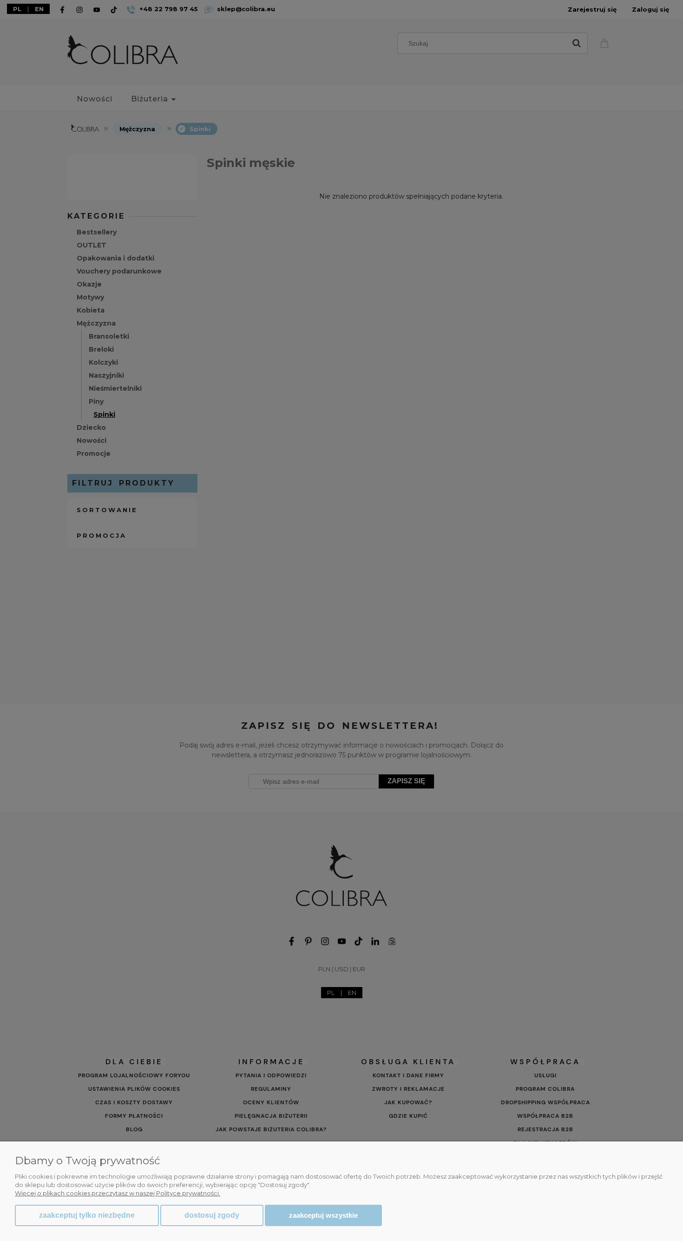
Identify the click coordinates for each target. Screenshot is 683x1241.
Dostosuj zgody (211, 1215)
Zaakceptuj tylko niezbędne (87, 1215)
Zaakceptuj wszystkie (323, 1215)
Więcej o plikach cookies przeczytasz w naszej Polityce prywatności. (117, 1193)
